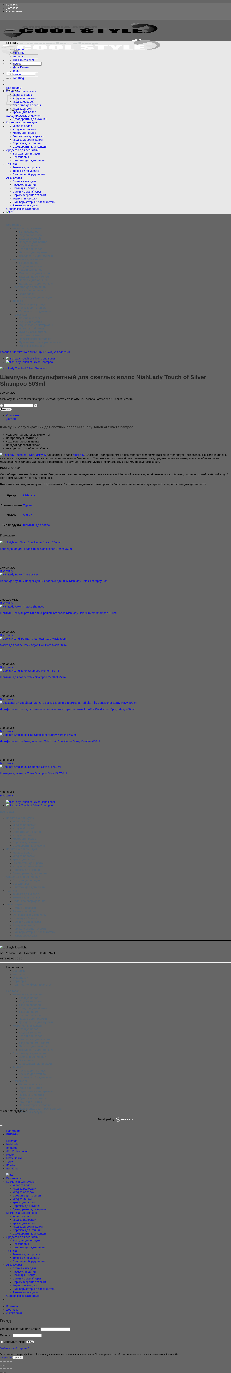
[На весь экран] (4, 1361)
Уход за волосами (24, 98)
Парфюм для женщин (27, 143)
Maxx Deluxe (21, 67)
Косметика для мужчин (21, 91)
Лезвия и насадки (24, 181)
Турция (27, 505)
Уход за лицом (22, 108)
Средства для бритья (27, 105)
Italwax (17, 74)
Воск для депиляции (26, 153)
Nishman (18, 49)
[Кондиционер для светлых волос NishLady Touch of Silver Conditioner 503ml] (30, 358)
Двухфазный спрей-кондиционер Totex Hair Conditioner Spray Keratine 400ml (50, 741)
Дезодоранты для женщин (30, 146)
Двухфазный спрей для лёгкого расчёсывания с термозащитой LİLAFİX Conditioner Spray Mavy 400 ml (67, 709)
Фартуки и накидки (25, 198)
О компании (14, 11)
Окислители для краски (28, 136)
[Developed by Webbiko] (124, 1119)
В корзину (6, 409)
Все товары (14, 87)
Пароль (6, 1335)
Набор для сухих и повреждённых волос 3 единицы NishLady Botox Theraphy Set (53, 581)
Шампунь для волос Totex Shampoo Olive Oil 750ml (33, 773)
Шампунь (40, 454)
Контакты (12, 4)
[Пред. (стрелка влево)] (1, 1365)
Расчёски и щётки (24, 184)
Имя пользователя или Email (20, 1328)
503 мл (27, 515)
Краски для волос (24, 112)
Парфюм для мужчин (27, 115)
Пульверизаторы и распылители (34, 202)
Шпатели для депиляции (29, 160)
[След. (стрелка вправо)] (4, 1365)
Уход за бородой (23, 101)
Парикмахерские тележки (29, 195)
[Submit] (7, 78)
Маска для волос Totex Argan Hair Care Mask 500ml (33, 645)
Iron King (18, 78)
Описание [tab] (12, 415)
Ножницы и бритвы (25, 188)
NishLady (18, 52)
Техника (11, 164)
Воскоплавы (21, 157)
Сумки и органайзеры (27, 191)
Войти (30, 1342)
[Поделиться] (8, 1361)
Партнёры (19, 981)
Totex (16, 70)
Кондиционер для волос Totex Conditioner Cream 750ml (36, 548)
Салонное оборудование (29, 174)
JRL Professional (23, 60)
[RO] (9, 212)
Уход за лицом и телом (28, 139)
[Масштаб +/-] (1, 1361)
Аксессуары (14, 177)
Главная (5, 352)
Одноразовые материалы (23, 208)
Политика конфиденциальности (33, 984)
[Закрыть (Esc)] (11, 1361)
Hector (17, 63)
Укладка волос (22, 94)
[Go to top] (1, 1125)
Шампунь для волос (36, 525)
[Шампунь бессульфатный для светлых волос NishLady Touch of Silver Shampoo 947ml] (29, 362)
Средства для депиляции (23, 150)
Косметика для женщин (21, 122)
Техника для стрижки (26, 167)
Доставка (12, 8)
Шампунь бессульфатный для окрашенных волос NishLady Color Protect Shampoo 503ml (58, 613)
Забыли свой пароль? (14, 1348)
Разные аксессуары (25, 205)
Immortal (18, 56)
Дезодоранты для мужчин (30, 119)
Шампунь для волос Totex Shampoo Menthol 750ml (33, 677)
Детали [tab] (11, 418)
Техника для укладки (26, 170)
